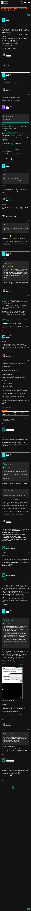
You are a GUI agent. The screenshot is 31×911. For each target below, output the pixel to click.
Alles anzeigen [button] (15, 499)
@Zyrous (9, 244)
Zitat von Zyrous (9, 175)
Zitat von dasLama (9, 116)
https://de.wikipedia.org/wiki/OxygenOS (11, 132)
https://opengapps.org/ (7, 144)
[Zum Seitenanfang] (28, 909)
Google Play (12, 135)
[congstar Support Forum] (5, 2)
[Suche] (21, 2)
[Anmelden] (25, 2)
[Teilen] (28, 15)
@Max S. (4, 298)
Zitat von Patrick (9, 464)
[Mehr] (28, 25)
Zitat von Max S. (8, 263)
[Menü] (28, 2)
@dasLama (8, 124)
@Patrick (7, 649)
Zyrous (25, 326)
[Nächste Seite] (18, 787)
